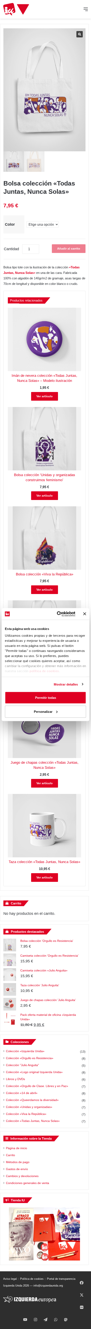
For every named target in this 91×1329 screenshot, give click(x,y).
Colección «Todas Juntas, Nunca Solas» (33, 1121)
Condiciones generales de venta (27, 1183)
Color (10, 224)
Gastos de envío (17, 1169)
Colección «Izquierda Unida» (25, 1051)
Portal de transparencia (61, 1278)
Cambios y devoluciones (22, 1176)
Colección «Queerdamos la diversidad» (32, 1100)
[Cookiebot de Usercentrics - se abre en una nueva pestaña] (57, 614)
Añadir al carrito (68, 248)
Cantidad (11, 249)
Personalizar (43, 711)
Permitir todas (45, 697)
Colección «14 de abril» (21, 1093)
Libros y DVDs (15, 1079)
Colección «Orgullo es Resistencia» (29, 1058)
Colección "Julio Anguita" (22, 1065)
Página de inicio (16, 1148)
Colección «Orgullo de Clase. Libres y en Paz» (37, 1086)
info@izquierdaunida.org (48, 1285)
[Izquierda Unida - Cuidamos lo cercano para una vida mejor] (16, 9)
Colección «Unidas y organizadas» (29, 1107)
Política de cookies (32, 1278)
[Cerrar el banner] (84, 613)
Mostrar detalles (66, 684)
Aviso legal (10, 1278)
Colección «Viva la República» (26, 1114)
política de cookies (44, 671)
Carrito (10, 1155)
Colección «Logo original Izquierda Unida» (34, 1072)
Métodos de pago (17, 1162)
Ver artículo (44, 396)
